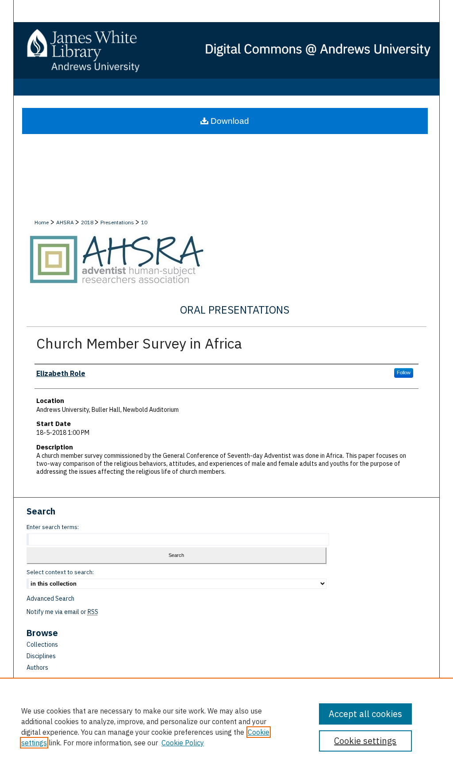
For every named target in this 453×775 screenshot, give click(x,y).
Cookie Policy (182, 742)
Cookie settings (365, 741)
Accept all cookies (365, 714)
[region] (226, 726)
